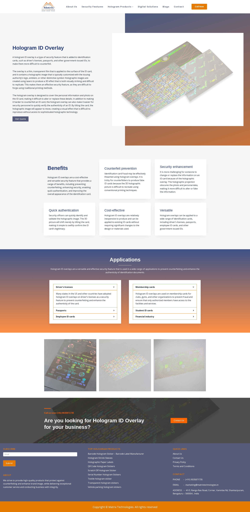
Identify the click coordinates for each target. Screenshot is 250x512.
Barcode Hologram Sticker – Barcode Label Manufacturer (116, 453)
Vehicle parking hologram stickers (104, 487)
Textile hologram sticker (100, 478)
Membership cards (145, 287)
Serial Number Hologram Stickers (104, 474)
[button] (85, 287)
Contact (179, 6)
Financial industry (145, 316)
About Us (71, 6)
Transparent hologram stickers (103, 482)
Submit (9, 463)
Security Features (92, 6)
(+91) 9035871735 (194, 479)
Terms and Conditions (183, 466)
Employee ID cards (65, 316)
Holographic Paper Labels (100, 462)
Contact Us (178, 458)
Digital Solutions (148, 6)
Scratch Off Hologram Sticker (102, 470)
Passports (61, 310)
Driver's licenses (64, 287)
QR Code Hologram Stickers (101, 466)
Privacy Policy (179, 462)
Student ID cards (144, 310)
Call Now (199, 6)
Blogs (166, 6)
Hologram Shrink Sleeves (100, 458)
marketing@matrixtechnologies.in (201, 484)
